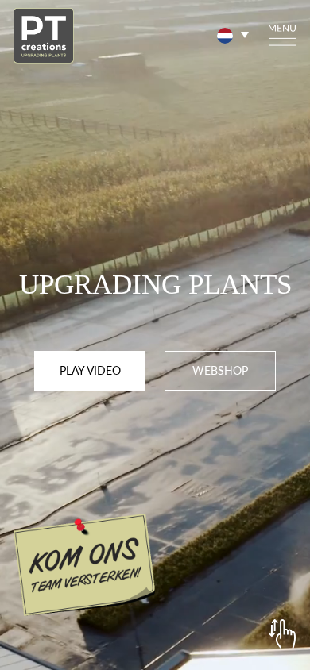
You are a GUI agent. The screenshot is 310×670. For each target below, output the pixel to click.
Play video (90, 370)
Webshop (220, 370)
